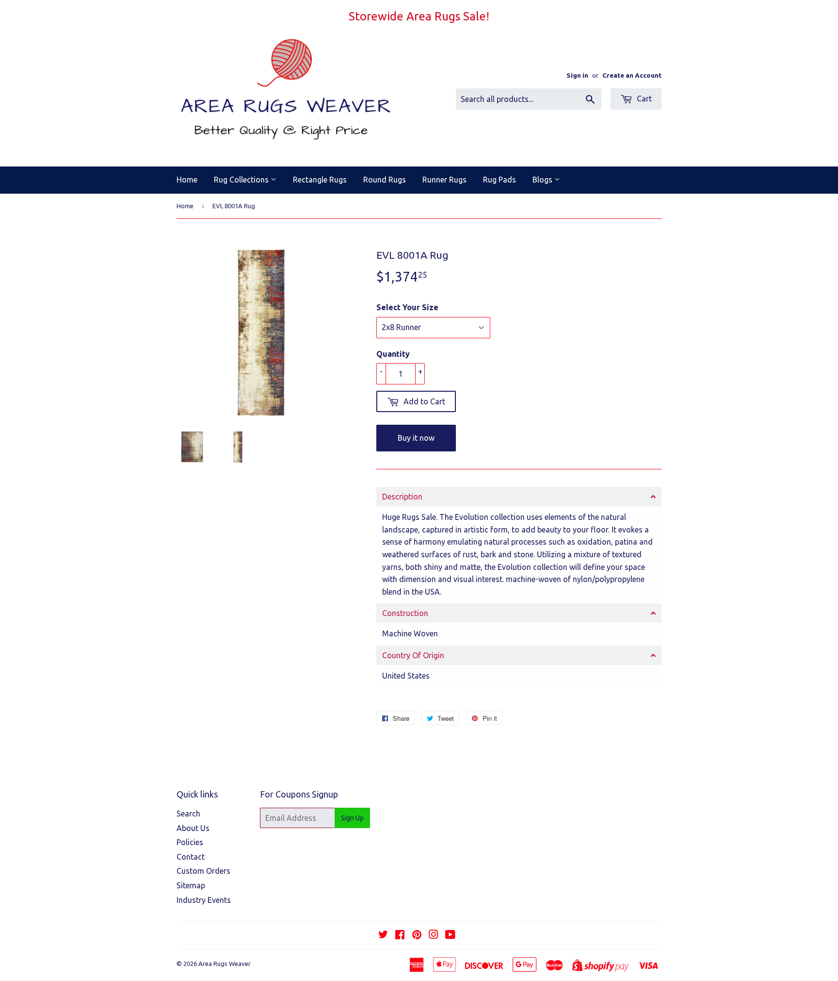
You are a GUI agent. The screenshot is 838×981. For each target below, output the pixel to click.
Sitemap (191, 885)
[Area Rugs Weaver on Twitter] (383, 935)
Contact (191, 856)
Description (402, 496)
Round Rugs (384, 179)
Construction (405, 613)
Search (188, 813)
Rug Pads (499, 179)
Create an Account (631, 75)
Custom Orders (203, 870)
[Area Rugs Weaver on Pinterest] (417, 935)
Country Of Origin (413, 655)
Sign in (577, 75)
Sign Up (352, 818)
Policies (190, 842)
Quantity (393, 353)
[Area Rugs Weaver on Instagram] (433, 935)
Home (187, 179)
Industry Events (204, 900)
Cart (643, 98)
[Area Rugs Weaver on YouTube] (450, 935)
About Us (193, 828)
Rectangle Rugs (320, 179)
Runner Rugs (444, 179)
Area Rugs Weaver (224, 963)
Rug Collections (242, 179)
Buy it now (416, 437)
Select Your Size (407, 307)
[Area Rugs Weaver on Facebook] (400, 935)
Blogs (543, 179)
